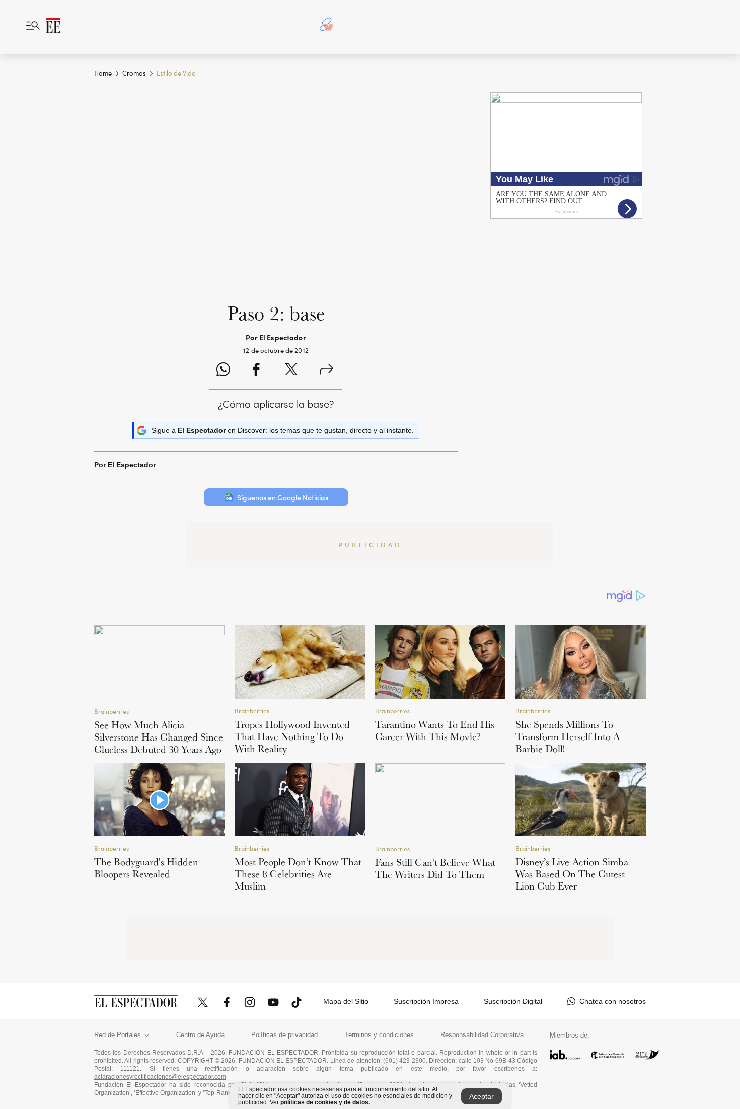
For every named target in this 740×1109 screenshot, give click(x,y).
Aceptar (481, 1096)
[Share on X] (291, 371)
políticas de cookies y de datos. (325, 1102)
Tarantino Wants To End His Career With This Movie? (434, 730)
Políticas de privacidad (284, 1035)
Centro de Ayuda (200, 1035)
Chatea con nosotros (612, 1001)
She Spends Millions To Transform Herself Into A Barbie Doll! (567, 736)
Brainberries (111, 711)
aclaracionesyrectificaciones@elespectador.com (160, 1076)
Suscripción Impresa (426, 1001)
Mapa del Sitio (345, 1001)
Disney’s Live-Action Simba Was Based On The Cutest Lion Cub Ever (571, 874)
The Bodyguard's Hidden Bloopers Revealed (146, 867)
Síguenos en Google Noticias (282, 497)
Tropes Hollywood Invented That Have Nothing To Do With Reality (292, 736)
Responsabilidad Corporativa (482, 1035)
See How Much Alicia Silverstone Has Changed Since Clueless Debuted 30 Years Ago (158, 737)
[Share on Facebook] (256, 371)
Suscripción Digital (513, 1001)
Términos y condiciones (379, 1035)
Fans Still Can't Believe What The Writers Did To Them (435, 868)
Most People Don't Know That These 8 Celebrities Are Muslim (298, 874)
